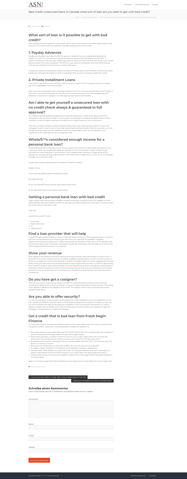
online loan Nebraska (72, 266)
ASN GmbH (44, 476)
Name (31, 424)
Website (32, 447)
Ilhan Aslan (46, 26)
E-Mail (31, 436)
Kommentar (33, 399)
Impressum (152, 476)
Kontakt (155, 5)
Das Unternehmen (142, 5)
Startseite (128, 5)
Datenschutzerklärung (138, 476)
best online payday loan (89, 17)
